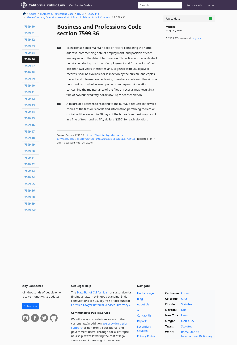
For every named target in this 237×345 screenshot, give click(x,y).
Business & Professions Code (57, 13)
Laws (184, 315)
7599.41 (29, 92)
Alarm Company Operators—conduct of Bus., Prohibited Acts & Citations (69, 17)
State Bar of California (91, 292)
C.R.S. (184, 299)
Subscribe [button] (30, 306)
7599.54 (29, 177)
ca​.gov (195, 38)
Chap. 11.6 (93, 13)
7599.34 (29, 53)
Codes (32, 13)
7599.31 (29, 33)
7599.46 (29, 125)
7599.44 (29, 112)
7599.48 (29, 138)
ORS (191, 321)
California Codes (80, 5)
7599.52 (29, 164)
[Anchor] (144, 94)
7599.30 (29, 26)
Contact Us (144, 315)
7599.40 (29, 85)
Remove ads (194, 5)
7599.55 (29, 184)
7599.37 (29, 66)
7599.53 (29, 171)
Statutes (186, 304)
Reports (142, 321)
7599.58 (29, 197)
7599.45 (29, 118)
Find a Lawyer (146, 293)
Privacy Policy (146, 336)
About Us (143, 304)
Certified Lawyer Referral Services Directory (99, 305)
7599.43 (29, 105)
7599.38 (29, 72)
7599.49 (29, 144)
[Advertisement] (189, 100)
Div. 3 (80, 13)
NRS (184, 310)
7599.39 (29, 79)
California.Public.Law (47, 5)
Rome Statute (190, 332)
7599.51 (29, 158)
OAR (184, 321)
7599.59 (29, 203)
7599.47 (29, 131)
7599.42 (29, 99)
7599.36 (29, 59)
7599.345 (30, 210)
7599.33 (29, 46)
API (139, 310)
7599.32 (29, 39)
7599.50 (29, 151)
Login (210, 5)
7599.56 (29, 190)
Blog (140, 299)
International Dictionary (197, 336)
